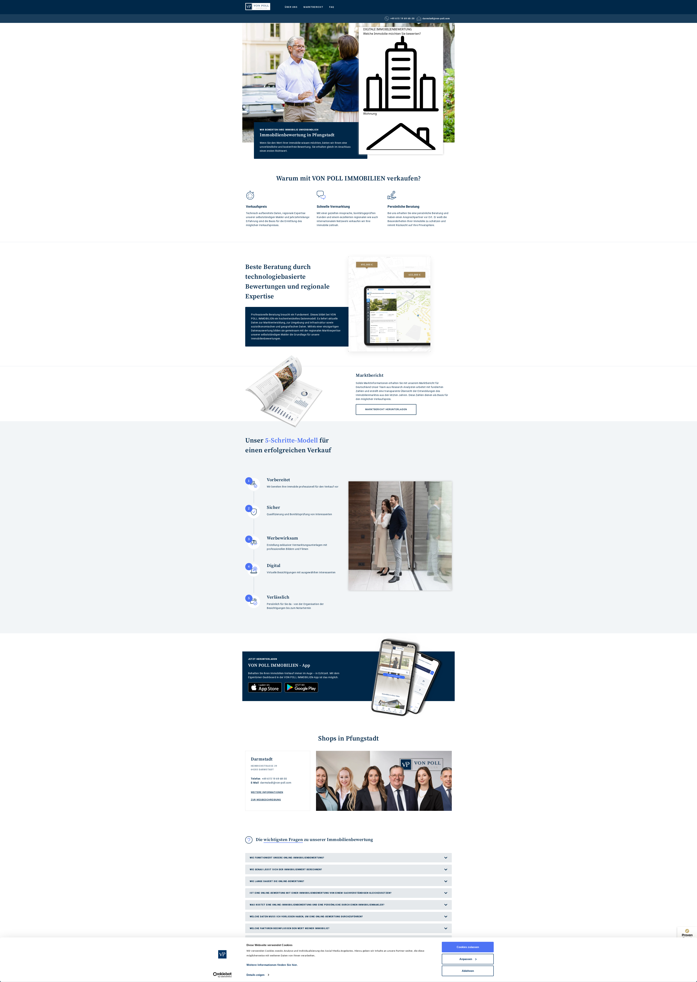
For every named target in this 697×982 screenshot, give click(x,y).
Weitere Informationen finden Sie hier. (272, 964)
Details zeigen (255, 974)
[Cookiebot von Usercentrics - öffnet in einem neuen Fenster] (222, 975)
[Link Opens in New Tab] (265, 687)
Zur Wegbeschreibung (266, 799)
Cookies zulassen (468, 947)
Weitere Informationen (267, 792)
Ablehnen (468, 970)
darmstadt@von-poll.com (436, 18)
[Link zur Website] (257, 6)
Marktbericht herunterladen (381, 407)
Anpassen (465, 958)
